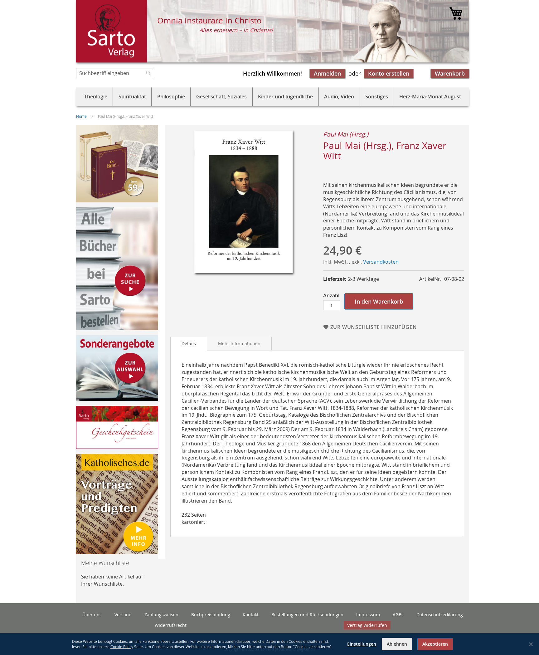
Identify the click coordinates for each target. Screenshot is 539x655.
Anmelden (327, 73)
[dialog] (269, 644)
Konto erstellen (388, 73)
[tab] (188, 343)
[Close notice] (531, 644)
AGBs (398, 615)
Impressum (368, 615)
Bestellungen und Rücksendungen (307, 615)
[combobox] (115, 73)
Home (81, 116)
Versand (123, 615)
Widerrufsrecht (171, 625)
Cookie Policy (121, 646)
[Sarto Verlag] (111, 31)
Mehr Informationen (239, 343)
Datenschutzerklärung (439, 615)
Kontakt (251, 615)
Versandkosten (381, 261)
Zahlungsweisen (161, 615)
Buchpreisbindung (210, 615)
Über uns (92, 615)
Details (189, 343)
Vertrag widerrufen (367, 625)
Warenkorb (450, 73)
